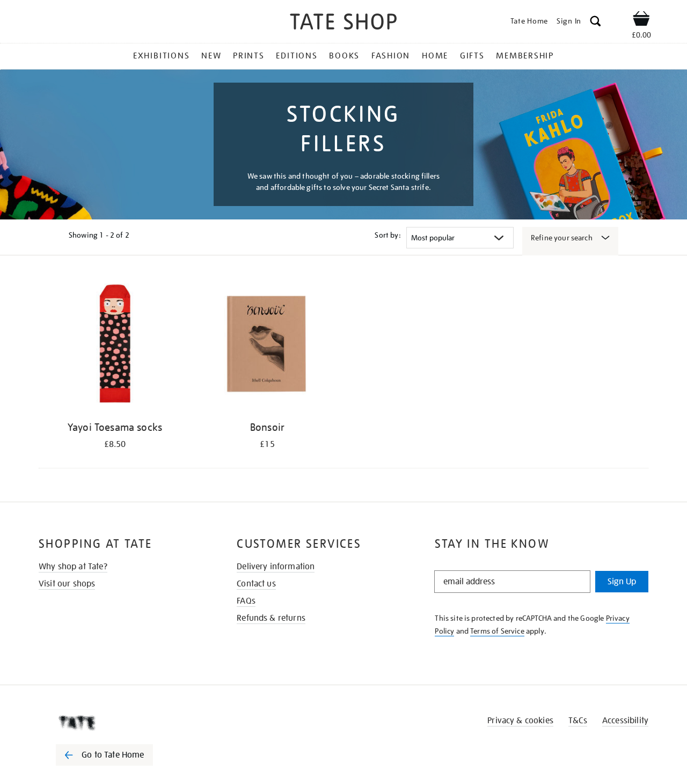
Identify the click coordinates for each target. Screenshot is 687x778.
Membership (525, 55)
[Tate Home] (123, 723)
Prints (249, 55)
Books (344, 55)
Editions (296, 55)
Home (435, 55)
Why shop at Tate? (73, 566)
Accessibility (625, 720)
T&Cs (577, 720)
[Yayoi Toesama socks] (115, 345)
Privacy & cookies (520, 720)
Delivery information (276, 566)
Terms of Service (497, 631)
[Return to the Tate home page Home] (343, 23)
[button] (595, 22)
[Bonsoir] (267, 345)
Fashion (390, 55)
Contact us (256, 583)
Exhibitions (161, 55)
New (211, 55)
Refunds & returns (271, 618)
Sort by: (387, 235)
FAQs (246, 601)
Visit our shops (67, 583)
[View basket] (641, 20)
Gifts (472, 55)
